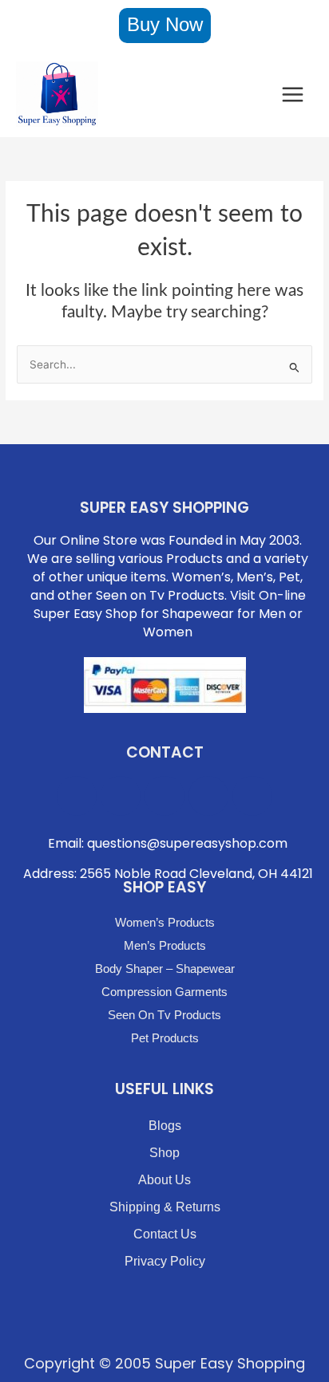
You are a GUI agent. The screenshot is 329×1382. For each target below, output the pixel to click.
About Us (164, 1180)
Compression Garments (164, 991)
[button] (165, 25)
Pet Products (165, 1038)
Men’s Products (165, 945)
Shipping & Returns (164, 1207)
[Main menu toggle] (293, 94)
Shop (164, 1153)
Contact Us (164, 1234)
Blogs (165, 1125)
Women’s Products (165, 922)
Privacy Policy (165, 1261)
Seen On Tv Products (164, 1015)
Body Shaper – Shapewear (165, 968)
